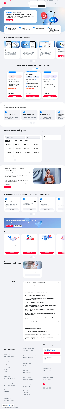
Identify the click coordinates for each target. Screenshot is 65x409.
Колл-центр (25, 383)
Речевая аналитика (26, 368)
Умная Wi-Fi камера (7, 398)
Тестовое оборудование (27, 396)
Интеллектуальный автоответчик (9, 378)
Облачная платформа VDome (28, 357)
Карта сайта (45, 373)
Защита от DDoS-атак (27, 352)
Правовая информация (47, 381)
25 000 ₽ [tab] (26, 140)
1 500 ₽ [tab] (7, 140)
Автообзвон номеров (27, 374)
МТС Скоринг (25, 370)
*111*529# (53, 79)
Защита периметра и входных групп (10, 400)
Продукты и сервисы (19, 5)
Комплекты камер (7, 396)
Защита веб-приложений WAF (28, 350)
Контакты (44, 366)
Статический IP (6, 361)
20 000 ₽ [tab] (21, 140)
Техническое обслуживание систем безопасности (31, 354)
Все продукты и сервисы (8, 345)
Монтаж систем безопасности (9, 393)
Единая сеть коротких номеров (9, 374)
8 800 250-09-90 (52, 359)
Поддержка (46, 361)
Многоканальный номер (8, 380)
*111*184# (18, 79)
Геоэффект (25, 365)
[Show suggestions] (39, 137)
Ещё (14, 0)
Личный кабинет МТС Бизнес (54, 361)
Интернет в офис (7, 352)
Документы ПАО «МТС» (47, 370)
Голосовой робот (26, 367)
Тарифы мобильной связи (8, 366)
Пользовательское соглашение (48, 377)
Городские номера (7, 376)
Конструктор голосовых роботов (28, 375)
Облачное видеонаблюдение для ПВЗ (10, 402)
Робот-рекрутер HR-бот (27, 377)
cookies (9, 405)
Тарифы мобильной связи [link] (26, 5)
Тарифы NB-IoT (25, 390)
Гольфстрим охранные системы (9, 395)
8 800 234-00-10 (51, 0)
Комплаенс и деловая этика (47, 375)
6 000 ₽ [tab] (11, 140)
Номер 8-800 (6, 369)
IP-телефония (6, 371)
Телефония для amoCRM (8, 381)
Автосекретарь (26, 361)
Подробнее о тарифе (11, 90)
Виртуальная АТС (7, 367)
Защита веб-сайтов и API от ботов (29, 348)
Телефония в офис (7, 373)
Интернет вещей (6, 358)
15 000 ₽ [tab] (16, 140)
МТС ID (24, 381)
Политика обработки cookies (47, 372)
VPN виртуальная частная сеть (9, 360)
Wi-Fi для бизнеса (7, 354)
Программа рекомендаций (47, 379)
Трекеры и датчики (26, 394)
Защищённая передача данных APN (29, 355)
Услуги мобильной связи (8, 346)
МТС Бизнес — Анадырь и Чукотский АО (9, 5)
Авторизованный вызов (27, 372)
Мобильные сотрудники (27, 363)
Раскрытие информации (47, 368)
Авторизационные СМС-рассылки (29, 384)
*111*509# (35, 79)
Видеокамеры (6, 391)
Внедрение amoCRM (26, 386)
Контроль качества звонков (28, 379)
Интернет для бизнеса (7, 351)
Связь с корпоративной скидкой (9, 385)
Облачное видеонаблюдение (9, 389)
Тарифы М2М (25, 392)
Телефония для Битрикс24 (8, 383)
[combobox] (32, 137)
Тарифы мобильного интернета (9, 356)
